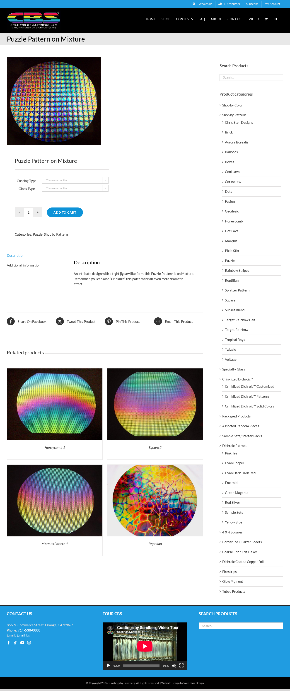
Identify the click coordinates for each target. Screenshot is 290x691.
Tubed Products (233, 591)
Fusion (230, 201)
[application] (145, 646)
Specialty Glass (233, 369)
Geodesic (232, 211)
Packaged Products (236, 416)
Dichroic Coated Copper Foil (243, 562)
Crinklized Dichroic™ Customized (249, 386)
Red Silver (232, 502)
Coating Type (26, 181)
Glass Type (27, 189)
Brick (229, 132)
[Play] (108, 665)
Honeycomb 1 (55, 447)
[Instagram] (29, 642)
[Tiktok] (15, 642)
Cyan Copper (234, 463)
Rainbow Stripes (237, 270)
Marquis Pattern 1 (54, 543)
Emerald (231, 483)
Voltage (231, 359)
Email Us (23, 635)
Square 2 (155, 447)
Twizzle (230, 349)
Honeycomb (234, 221)
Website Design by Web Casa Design (182, 683)
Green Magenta (237, 493)
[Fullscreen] (181, 665)
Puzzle (38, 234)
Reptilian (155, 543)
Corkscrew (233, 182)
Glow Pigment (232, 581)
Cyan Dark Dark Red (240, 473)
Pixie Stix (232, 251)
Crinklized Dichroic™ (237, 379)
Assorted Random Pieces (240, 426)
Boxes (229, 162)
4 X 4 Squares (232, 532)
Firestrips (229, 572)
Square (230, 300)
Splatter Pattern (237, 290)
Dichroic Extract (234, 446)
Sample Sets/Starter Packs (242, 436)
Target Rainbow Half (240, 320)
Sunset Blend (234, 310)
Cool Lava (232, 172)
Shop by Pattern (56, 234)
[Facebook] (8, 642)
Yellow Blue (233, 522)
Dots (228, 191)
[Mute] (174, 665)
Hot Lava (232, 231)
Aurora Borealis (237, 142)
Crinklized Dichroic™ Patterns (247, 396)
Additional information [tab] (23, 265)
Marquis (231, 241)
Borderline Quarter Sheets (242, 542)
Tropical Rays (235, 340)
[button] (276, 19)
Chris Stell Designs (239, 122)
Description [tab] (15, 255)
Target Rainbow (236, 330)
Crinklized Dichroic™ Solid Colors (249, 406)
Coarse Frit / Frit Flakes (240, 552)
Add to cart (64, 212)
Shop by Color (232, 105)
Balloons (231, 152)
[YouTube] (22, 642)
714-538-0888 (29, 630)
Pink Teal (231, 453)
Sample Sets (234, 512)
